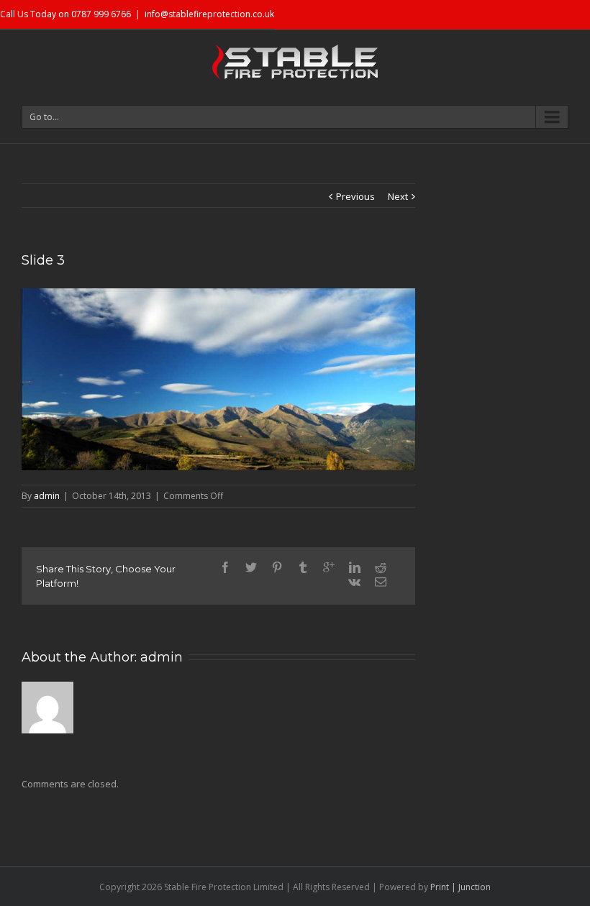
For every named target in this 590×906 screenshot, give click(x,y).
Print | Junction (460, 887)
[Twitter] (251, 567)
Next (398, 196)
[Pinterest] (277, 567)
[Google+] (329, 567)
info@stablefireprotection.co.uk (209, 14)
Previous (355, 196)
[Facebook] (225, 567)
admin (47, 496)
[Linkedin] (354, 567)
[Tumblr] (303, 567)
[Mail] (380, 581)
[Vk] (354, 581)
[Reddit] (380, 567)
